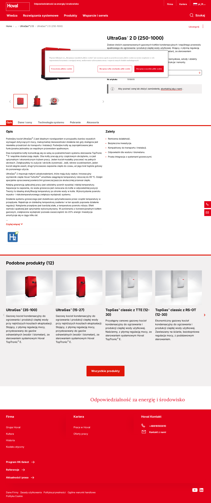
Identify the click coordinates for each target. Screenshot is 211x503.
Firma (170, 4)
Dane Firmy (12, 492)
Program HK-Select (17, 462)
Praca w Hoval (82, 427)
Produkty (70, 15)
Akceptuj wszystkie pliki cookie (149, 69)
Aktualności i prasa (17, 477)
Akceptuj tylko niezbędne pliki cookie (114, 69)
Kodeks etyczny (15, 446)
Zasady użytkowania (31, 492)
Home (9, 26)
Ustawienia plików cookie (61, 69)
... (16, 26)
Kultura (10, 433)
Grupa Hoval (13, 427)
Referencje (12, 469)
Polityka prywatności (55, 492)
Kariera (183, 4)
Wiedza (12, 15)
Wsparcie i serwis (95, 15)
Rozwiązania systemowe (40, 15)
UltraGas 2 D (27, 26)
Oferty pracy (81, 433)
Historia (10, 440)
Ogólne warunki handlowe (82, 492)
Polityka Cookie (14, 496)
